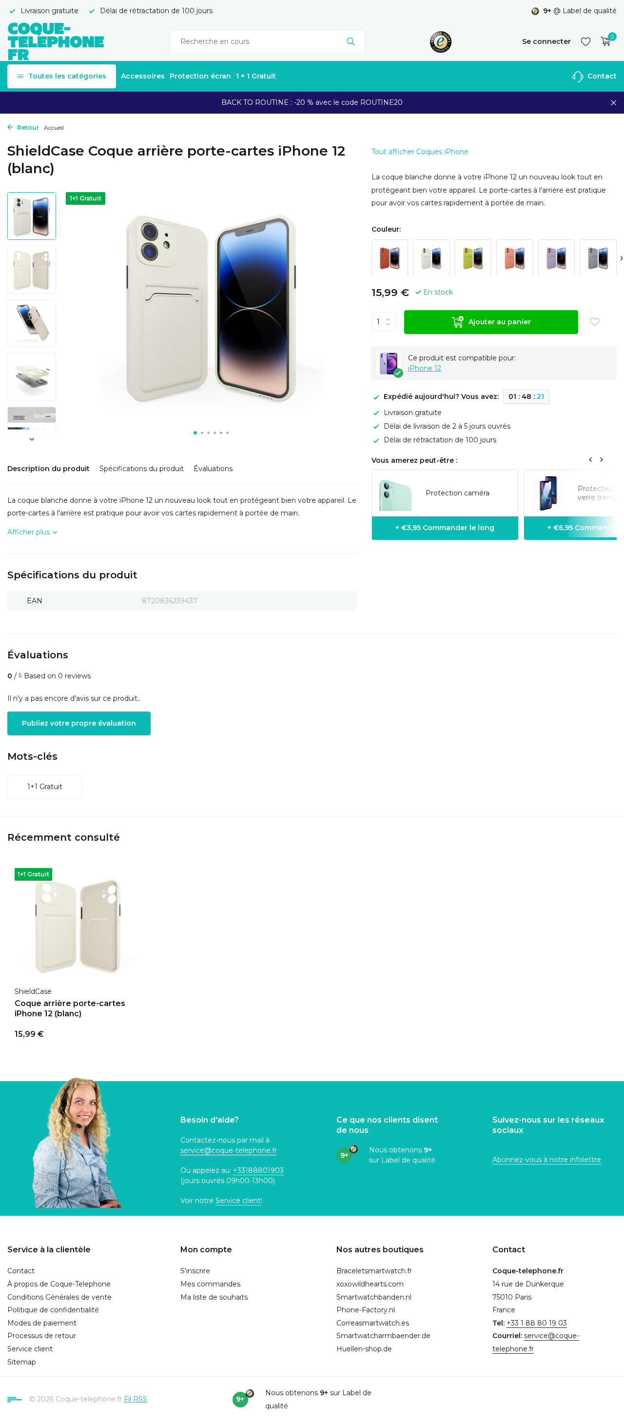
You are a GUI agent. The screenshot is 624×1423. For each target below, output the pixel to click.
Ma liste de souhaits (214, 1297)
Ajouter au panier (499, 321)
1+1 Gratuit (44, 786)
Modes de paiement (42, 1323)
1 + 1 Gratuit (256, 76)
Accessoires (143, 76)
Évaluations (213, 468)
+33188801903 (258, 1170)
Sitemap (21, 1362)
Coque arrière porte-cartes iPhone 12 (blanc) (70, 1008)
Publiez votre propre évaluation (79, 723)
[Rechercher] (351, 41)
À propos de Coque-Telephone (59, 1284)
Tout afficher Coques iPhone (419, 151)
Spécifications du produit (141, 468)
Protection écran (200, 76)
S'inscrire (195, 1270)
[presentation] (622, 258)
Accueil (54, 127)
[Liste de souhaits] (586, 41)
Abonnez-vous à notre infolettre (546, 1159)
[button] (195, 433)
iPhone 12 (424, 367)
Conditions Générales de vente (59, 1297)
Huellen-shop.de (364, 1348)
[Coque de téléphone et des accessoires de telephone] (56, 41)
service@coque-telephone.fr (228, 1150)
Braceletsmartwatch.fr (374, 1270)
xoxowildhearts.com (370, 1284)
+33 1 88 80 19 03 (537, 1323)
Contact (601, 76)
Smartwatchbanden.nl (373, 1297)
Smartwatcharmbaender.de (383, 1335)
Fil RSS (135, 1399)
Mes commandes (210, 1284)
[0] (603, 42)
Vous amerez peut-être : (414, 459)
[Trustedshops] (441, 41)
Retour (27, 127)
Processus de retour (41, 1335)
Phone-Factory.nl (365, 1309)
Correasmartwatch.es (372, 1323)
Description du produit (48, 468)
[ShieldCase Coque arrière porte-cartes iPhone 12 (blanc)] (78, 925)
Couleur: (386, 229)
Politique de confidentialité (53, 1309)
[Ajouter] (124, 1033)
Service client (238, 1200)
